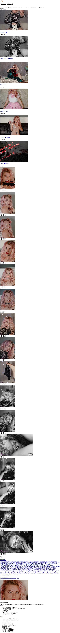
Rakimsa (6, 565)
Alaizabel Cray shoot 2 (39, 570)
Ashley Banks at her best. (35, 564)
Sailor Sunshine (6, 569)
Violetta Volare (51, 573)
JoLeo (53, 570)
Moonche (49, 568)
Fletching (48, 570)
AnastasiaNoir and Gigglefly (32, 567)
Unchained (46, 573)
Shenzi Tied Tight (10, 573)
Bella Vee (9, 565)
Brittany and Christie (6, 570)
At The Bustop (39, 571)
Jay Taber (44, 566)
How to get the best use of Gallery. (6, 561)
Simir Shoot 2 (39, 566)
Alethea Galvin (29, 562)
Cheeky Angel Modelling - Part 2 (19, 564)
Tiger (18, 578)
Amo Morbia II (35, 565)
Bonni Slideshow (4, 163)
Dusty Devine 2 (45, 567)
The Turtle (42, 573)
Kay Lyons (56, 570)
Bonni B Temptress (5, 137)
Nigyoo (52, 568)
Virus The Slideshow (52, 566)
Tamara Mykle (19, 569)
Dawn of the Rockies (13, 569)
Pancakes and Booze (51, 571)
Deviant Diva (26, 570)
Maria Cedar (45, 568)
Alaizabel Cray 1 (32, 570)
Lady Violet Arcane (23, 565)
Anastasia (39, 565)
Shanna (4, 566)
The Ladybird (13, 566)
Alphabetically (16, 561)
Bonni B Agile (3, 32)
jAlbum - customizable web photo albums (8, 578)
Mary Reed (18, 565)
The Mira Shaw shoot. (32, 561)
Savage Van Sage (43, 563)
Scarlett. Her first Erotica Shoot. (42, 561)
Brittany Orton (10, 568)
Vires (47, 566)
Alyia (4, 565)
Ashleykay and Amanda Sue (27, 569)
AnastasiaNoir (24, 567)
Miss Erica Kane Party (23, 571)
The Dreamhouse (23, 573)
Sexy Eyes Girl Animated (7, 574)
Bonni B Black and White (6, 58)
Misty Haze (17, 571)
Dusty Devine (39, 567)
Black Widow (50, 569)
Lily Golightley (8, 566)
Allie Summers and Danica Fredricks (23, 566)
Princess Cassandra (33, 566)
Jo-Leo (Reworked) (18, 562)
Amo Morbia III (44, 565)
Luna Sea (7, 571)
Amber (10, 571)
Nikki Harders (44, 571)
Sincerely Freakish (16, 573)
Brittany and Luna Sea (14, 570)
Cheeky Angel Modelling (18, 568)
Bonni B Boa (3, 84)
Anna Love (31, 568)
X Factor (55, 573)
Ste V (47, 569)
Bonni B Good (5, 568)
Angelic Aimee (44, 562)
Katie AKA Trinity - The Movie (12, 567)
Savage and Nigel (36, 563)
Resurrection (13, 565)
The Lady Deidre (37, 573)
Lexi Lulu (24, 562)
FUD (51, 570)
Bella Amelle (5, 562)
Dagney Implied (21, 570)
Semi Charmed (20, 572)
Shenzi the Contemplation (30, 572)
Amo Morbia (34, 562)
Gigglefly (19, 567)
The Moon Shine (36, 568)
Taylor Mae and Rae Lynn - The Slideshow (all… (15, 563)
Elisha (45, 570)
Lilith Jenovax (49, 563)
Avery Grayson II (36, 569)
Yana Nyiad (50, 561)
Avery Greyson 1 (42, 569)
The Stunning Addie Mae (28, 563)
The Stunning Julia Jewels (8, 564)
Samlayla (41, 568)
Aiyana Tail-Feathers (11, 562)
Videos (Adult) (15, 574)
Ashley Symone (26, 568)
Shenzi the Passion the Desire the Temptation (43, 572)
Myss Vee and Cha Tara (32, 571)
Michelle (13, 571)
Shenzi (24, 572)
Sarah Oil (10, 572)
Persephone (50, 567)
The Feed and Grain (30, 573)
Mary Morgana (14, 572)
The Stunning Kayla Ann (23, 561)
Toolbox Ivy (42, 564)
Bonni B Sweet (4, 111)
